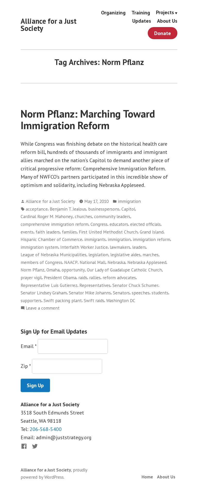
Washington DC (120, 300)
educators (119, 224)
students (160, 293)
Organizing (113, 12)
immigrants (95, 239)
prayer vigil (31, 277)
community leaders (112, 216)
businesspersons (103, 209)
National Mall (92, 262)
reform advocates (119, 277)
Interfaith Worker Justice (84, 247)
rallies (95, 277)
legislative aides (125, 255)
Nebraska (116, 262)
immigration (129, 201)
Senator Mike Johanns (90, 293)
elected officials (145, 224)
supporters (31, 300)
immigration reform (151, 239)
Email (28, 346)
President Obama (60, 277)
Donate (162, 33)
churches (83, 216)
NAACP (71, 262)
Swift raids (94, 300)
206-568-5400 (46, 429)
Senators (121, 293)
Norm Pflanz (32, 270)
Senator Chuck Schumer (135, 285)
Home (147, 477)
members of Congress (41, 262)
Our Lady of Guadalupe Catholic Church (124, 270)
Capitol (128, 209)
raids (82, 277)
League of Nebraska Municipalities (53, 255)
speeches (141, 293)
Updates (141, 21)
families (69, 232)
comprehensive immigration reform (54, 224)
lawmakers (120, 247)
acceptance (37, 209)
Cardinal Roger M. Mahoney (47, 216)
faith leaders (48, 232)
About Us (167, 21)
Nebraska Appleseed (146, 262)
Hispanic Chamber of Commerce (51, 239)
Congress (99, 224)
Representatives (94, 285)
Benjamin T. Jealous (68, 209)
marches (151, 255)
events (27, 232)
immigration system (39, 247)
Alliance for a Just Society (49, 24)
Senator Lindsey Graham (44, 293)
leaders (139, 247)
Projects (165, 12)
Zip (26, 366)
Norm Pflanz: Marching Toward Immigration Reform (88, 119)
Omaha (53, 270)
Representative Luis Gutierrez (49, 285)
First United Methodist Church (108, 232)
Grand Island (151, 232)
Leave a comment (43, 308)
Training (140, 12)
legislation (98, 255)
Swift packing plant (63, 300)
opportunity (73, 270)
